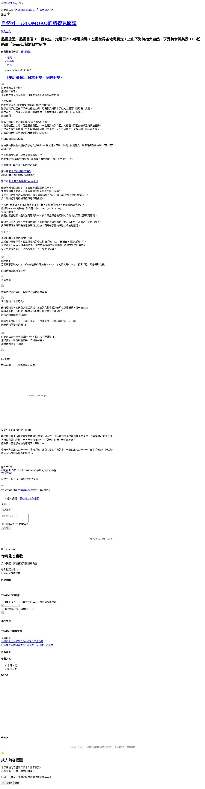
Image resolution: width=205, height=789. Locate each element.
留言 (30, 490)
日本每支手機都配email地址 (23, 181)
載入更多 (6, 510)
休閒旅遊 (26, 51)
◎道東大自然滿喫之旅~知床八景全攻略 (22, 641)
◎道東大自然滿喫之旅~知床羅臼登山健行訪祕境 (27, 645)
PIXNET (80, 747)
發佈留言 (6, 528)
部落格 (10, 61)
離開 (17, 783)
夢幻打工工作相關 (29, 498)
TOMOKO (6, 473)
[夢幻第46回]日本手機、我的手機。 (35, 77)
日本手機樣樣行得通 (20, 171)
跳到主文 (6, 31)
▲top (4, 504)
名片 (9, 65)
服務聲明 (131, 747)
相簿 (9, 57)
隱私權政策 (119, 747)
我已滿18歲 (7, 783)
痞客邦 (24, 490)
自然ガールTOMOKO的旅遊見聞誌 (39, 23)
